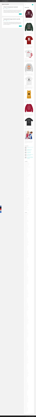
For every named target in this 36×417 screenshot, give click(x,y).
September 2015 (26, 309)
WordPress (33, 416)
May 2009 (26, 393)
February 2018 (26, 277)
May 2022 (26, 222)
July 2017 (26, 285)
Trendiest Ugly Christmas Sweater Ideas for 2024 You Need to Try (29, 112)
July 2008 (26, 403)
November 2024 (26, 213)
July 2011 (26, 364)
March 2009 (26, 395)
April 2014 (26, 328)
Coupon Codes (27, 170)
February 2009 (26, 396)
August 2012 (26, 350)
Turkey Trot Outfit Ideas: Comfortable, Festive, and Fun (28, 99)
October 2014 (26, 321)
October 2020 (26, 243)
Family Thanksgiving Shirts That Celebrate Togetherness (28, 85)
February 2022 (26, 225)
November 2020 (26, 242)
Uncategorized (27, 205)
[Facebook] (0, 206)
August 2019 (26, 257)
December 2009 (26, 385)
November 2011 (26, 360)
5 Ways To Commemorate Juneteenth (10, 7)
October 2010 (26, 374)
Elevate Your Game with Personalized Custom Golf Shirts (29, 126)
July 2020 (26, 246)
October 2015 (26, 308)
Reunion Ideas (27, 195)
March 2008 (26, 407)
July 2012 (26, 351)
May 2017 (26, 287)
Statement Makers (27, 203)
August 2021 (26, 232)
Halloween (26, 181)
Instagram (26, 182)
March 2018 (26, 276)
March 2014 (26, 329)
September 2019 (26, 256)
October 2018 (26, 268)
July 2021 (26, 233)
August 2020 (26, 245)
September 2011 (26, 362)
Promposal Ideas (27, 193)
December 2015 (26, 306)
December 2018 (26, 266)
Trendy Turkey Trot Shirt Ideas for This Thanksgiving (28, 72)
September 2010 (26, 375)
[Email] (0, 210)
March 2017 (26, 289)
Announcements (27, 162)
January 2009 (26, 397)
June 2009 (26, 392)
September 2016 (26, 296)
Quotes (26, 194)
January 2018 (26, 278)
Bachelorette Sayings (27, 163)
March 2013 (26, 342)
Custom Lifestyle (27, 172)
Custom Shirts (27, 173)
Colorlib (29, 416)
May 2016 (26, 300)
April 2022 (26, 223)
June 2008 (26, 404)
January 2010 (26, 384)
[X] (0, 207)
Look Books (27, 185)
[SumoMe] (0, 212)
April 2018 (26, 275)
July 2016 (26, 298)
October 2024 (26, 214)
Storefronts (27, 204)
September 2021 (26, 231)
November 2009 (26, 386)
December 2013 (26, 332)
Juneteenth (26, 183)
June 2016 (26, 299)
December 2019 (26, 253)
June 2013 (26, 339)
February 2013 (26, 343)
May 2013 (26, 340)
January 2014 (26, 331)
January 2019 (26, 265)
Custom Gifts (27, 171)
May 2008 (26, 405)
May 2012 (26, 353)
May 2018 (26, 274)
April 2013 (26, 341)
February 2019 (26, 264)
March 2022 (26, 224)
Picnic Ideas (27, 191)
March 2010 (26, 382)
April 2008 (26, 406)
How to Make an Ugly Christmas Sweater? (29, 31)
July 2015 (26, 311)
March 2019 (26, 263)
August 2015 (26, 310)
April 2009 (26, 394)
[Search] (32, 4)
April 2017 (26, 288)
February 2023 (26, 220)
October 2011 (26, 361)
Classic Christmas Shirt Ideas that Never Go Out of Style (29, 58)
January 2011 (26, 371)
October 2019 (26, 255)
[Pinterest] (0, 209)
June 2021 (26, 234)
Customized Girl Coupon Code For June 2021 (11, 19)
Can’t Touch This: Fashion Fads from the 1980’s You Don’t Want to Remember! (30, 158)
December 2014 (26, 319)
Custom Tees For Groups (28, 174)
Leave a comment (8, 8)
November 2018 (26, 267)
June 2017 (26, 286)
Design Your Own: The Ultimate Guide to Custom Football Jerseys (28, 44)
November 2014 (26, 320)
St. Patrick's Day (27, 202)
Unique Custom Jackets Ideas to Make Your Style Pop (29, 139)
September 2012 (26, 349)
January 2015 (26, 318)
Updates (26, 206)
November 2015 (26, 307)
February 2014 (26, 330)
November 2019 (26, 254)
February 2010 (26, 383)
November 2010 (26, 373)
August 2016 (26, 297)
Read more (27, 34)
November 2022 (26, 221)
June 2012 (26, 352)
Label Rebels (27, 184)
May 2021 (26, 235)
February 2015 (26, 317)
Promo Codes (27, 192)
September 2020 (26, 244)
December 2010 (26, 372)
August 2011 (26, 363)
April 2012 (26, 354)
